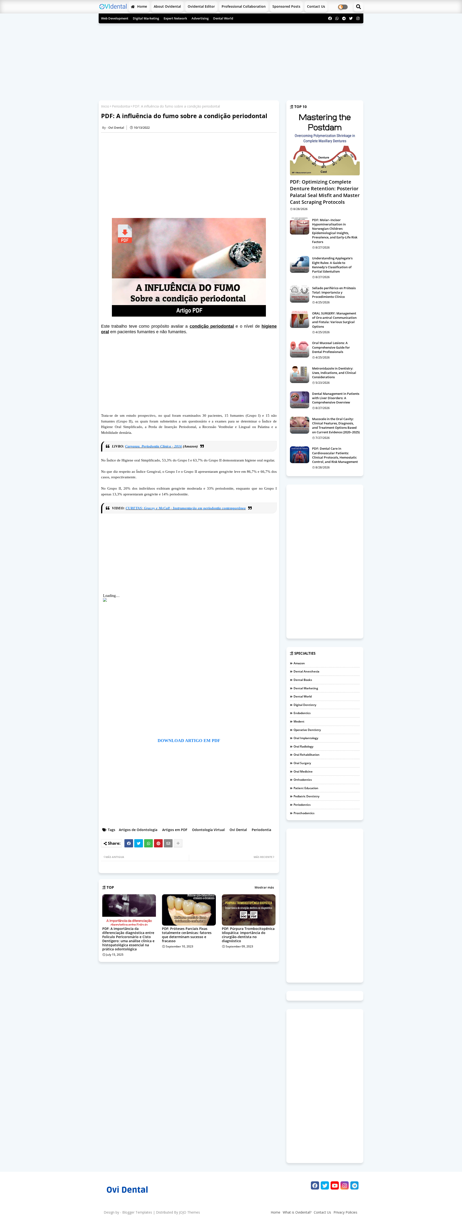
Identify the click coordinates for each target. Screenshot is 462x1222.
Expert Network (175, 18)
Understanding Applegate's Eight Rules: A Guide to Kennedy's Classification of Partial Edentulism (332, 265)
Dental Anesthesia (306, 671)
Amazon (299, 663)
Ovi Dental (238, 829)
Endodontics (302, 713)
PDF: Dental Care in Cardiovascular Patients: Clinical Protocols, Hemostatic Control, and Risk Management (335, 455)
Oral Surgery (302, 763)
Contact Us (322, 1212)
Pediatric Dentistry (306, 796)
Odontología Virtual (208, 829)
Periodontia (121, 106)
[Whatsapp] (148, 843)
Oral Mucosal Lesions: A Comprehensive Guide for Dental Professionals (331, 347)
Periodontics (302, 805)
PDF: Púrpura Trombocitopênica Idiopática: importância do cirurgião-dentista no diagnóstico (248, 935)
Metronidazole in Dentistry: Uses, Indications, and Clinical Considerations (334, 372)
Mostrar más (264, 887)
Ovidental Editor (201, 6)
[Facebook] (128, 843)
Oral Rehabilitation (307, 755)
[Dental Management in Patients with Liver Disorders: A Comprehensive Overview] (299, 399)
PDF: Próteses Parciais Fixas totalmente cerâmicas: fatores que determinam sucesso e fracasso (187, 935)
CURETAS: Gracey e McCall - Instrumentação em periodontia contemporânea (186, 508)
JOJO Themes (189, 1212)
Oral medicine (303, 771)
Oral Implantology (306, 738)
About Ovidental (167, 6)
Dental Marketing (306, 688)
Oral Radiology (303, 746)
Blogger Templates (137, 1212)
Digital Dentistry (305, 705)
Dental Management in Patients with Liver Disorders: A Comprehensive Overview (335, 397)
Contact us (316, 6)
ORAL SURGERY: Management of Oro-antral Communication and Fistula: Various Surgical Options (334, 320)
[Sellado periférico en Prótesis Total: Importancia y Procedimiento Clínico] (299, 294)
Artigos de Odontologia (138, 829)
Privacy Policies (345, 1212)
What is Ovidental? (297, 1212)
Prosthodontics (304, 813)
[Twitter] (138, 843)
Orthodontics (303, 780)
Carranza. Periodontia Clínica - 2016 (153, 446)
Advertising (200, 18)
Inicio (105, 106)
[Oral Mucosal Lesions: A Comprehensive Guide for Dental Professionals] (299, 349)
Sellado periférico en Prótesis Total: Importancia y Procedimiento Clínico (334, 292)
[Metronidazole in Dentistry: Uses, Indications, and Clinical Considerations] (299, 374)
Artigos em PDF (174, 829)
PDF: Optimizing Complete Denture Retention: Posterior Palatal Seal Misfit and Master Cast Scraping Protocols (325, 192)
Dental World (223, 18)
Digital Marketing (146, 18)
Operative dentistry (307, 730)
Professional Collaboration (244, 6)
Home (141, 6)
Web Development (114, 18)
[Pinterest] (158, 843)
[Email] (168, 843)
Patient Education (306, 788)
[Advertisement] (231, 60)
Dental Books (303, 680)
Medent (299, 721)
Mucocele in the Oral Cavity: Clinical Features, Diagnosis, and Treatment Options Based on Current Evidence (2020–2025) (336, 425)
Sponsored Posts (286, 6)
